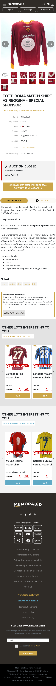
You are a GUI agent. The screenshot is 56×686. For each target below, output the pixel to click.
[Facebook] (25, 514)
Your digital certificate (28, 595)
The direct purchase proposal (28, 565)
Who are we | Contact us (28, 549)
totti (34, 284)
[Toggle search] (44, 4)
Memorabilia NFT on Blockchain (28, 570)
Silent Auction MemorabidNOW (28, 581)
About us (28, 586)
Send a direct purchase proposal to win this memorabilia (28, 186)
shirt (19, 284)
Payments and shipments (28, 576)
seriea (12, 284)
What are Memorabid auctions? (17, 336)
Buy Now (45, 9)
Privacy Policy (28, 612)
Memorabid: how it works (28, 554)
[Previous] (2, 372)
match (27, 284)
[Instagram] (21, 514)
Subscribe (28, 653)
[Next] (53, 372)
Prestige (28, 9)
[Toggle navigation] (4, 4)
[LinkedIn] (35, 514)
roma (4, 284)
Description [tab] (16, 200)
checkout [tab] (44, 200)
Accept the (30, 646)
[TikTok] (30, 514)
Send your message (14, 312)
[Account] (52, 4)
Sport (10, 9)
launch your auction (28, 601)
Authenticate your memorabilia (28, 560)
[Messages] (48, 4)
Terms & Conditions (28, 607)
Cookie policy (28, 617)
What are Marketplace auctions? (17, 423)
